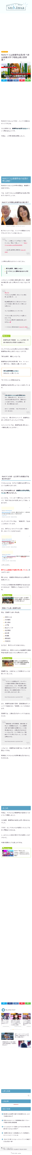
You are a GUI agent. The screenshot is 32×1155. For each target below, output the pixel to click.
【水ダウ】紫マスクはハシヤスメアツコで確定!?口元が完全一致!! (17, 1140)
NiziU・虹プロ (4, 51)
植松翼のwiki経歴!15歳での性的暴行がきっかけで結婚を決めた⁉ (17, 1115)
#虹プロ (7, 292)
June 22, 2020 (23, 327)
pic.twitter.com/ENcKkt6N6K (14, 245)
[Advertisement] (16, 31)
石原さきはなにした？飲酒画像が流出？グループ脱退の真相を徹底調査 (16, 1121)
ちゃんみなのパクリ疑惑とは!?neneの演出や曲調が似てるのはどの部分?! (17, 1128)
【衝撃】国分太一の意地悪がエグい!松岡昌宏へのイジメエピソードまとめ (17, 1134)
